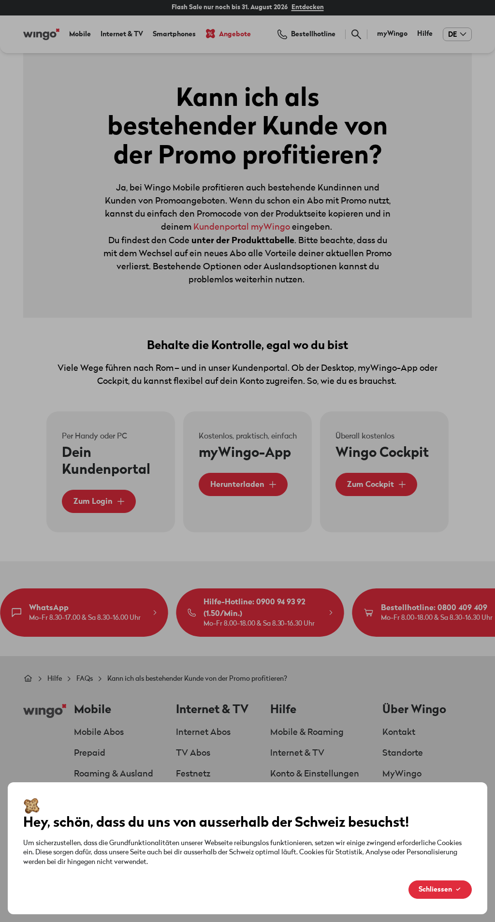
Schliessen (435, 889)
